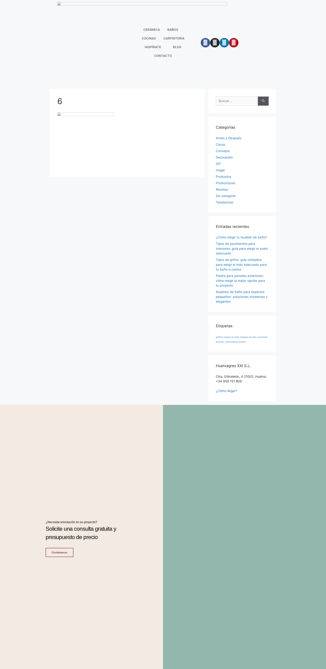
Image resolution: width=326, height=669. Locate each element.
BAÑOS (172, 30)
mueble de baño (231, 337)
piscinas (220, 342)
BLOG (177, 47)
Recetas (222, 189)
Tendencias (224, 202)
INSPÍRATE (153, 47)
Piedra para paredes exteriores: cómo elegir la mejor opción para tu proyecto (240, 280)
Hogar (220, 170)
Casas (220, 144)
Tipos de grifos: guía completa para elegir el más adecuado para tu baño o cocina (241, 264)
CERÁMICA (151, 30)
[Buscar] (263, 101)
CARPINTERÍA (173, 38)
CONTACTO (163, 56)
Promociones (225, 183)
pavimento (262, 337)
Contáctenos (59, 552)
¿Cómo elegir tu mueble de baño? (241, 237)
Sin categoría (226, 196)
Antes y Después (228, 138)
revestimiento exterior (235, 342)
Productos (223, 177)
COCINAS (149, 38)
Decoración (224, 157)
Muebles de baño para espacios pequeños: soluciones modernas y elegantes (242, 296)
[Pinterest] (233, 42)
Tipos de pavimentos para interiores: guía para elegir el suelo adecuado (242, 248)
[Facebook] (205, 42)
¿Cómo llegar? (226, 391)
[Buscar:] (237, 101)
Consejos (223, 151)
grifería (219, 337)
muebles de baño (248, 337)
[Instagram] (215, 42)
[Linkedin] (224, 42)
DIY (218, 164)
